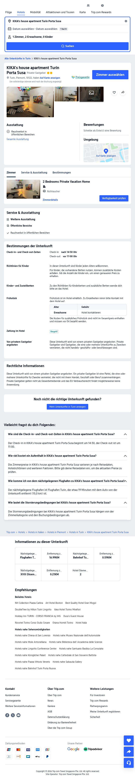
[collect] (129, 740)
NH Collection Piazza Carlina (29, 603)
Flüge (8, 12)
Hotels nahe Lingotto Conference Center (35, 648)
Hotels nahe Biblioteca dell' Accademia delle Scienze (75, 642)
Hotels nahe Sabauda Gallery (67, 661)
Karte (83, 12)
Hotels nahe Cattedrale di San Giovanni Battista (72, 655)
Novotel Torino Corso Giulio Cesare (32, 622)
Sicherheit (95, 717)
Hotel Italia (81, 622)
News (50, 700)
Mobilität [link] (35, 12)
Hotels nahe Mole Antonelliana (30, 642)
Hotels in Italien (36, 532)
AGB (50, 711)
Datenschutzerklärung (58, 717)
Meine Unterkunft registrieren (105, 711)
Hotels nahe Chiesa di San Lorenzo (32, 635)
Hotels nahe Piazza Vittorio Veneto (32, 661)
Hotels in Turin (76, 532)
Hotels (21, 12)
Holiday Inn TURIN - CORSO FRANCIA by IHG (38, 616)
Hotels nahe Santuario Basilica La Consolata (81, 648)
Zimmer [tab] (11, 172)
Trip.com (10, 532)
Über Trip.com (55, 695)
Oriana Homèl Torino (63, 622)
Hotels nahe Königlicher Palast (30, 655)
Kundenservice (12, 695)
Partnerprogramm (99, 706)
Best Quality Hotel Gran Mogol (80, 603)
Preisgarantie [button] (83, 77)
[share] (129, 752)
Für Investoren (97, 695)
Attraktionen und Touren (60, 12)
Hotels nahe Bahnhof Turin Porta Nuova (35, 668)
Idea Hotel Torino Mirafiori (67, 609)
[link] (88, 5)
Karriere (51, 706)
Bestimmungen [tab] (62, 172)
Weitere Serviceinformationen (20, 706)
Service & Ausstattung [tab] (34, 172)
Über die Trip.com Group (60, 728)
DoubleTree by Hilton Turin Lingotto (33, 609)
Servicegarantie (13, 700)
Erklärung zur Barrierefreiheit (62, 722)
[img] (30, 102)
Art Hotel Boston (54, 603)
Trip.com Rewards (101, 12)
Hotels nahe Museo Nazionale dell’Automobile (76, 635)
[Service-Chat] (129, 763)
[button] (95, 5)
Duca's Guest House (73, 616)
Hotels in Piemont (56, 532)
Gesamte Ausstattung (18, 139)
